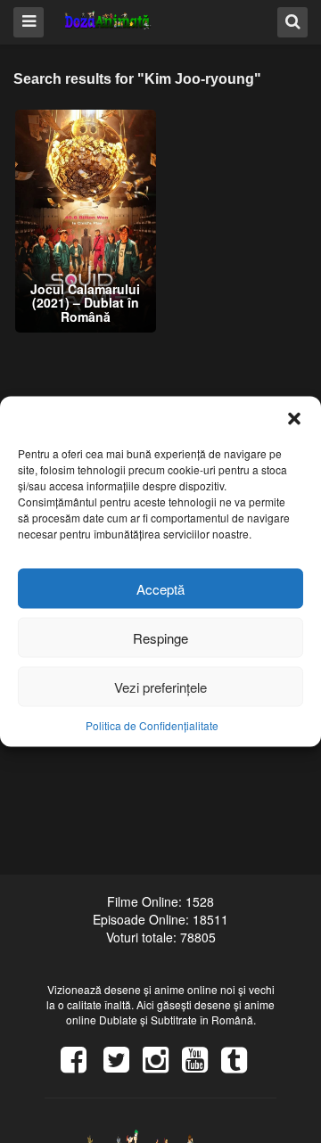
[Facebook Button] (80, 1065)
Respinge (160, 637)
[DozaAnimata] (108, 21)
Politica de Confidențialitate (152, 725)
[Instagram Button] (162, 1065)
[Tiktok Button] (240, 1065)
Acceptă (160, 588)
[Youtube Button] (201, 1065)
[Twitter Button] (123, 1065)
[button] (294, 419)
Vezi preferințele (160, 686)
